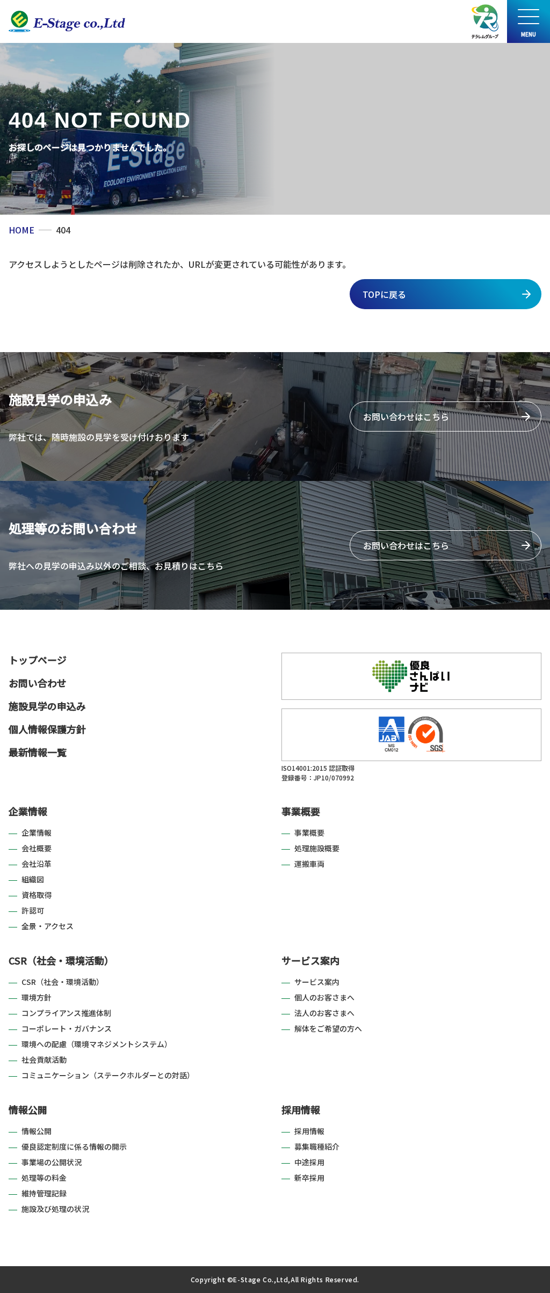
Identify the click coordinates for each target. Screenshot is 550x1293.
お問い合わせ (38, 683)
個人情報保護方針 (47, 729)
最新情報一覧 (38, 752)
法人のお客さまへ (324, 1012)
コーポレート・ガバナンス (66, 1028)
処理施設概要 (316, 848)
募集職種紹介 (316, 1146)
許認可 (32, 910)
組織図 (32, 879)
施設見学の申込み (47, 706)
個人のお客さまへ (324, 997)
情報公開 (28, 1109)
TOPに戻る (384, 294)
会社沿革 (36, 863)
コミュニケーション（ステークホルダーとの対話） (107, 1075)
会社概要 (36, 848)
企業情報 (28, 811)
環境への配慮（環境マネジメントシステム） (96, 1044)
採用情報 (300, 1109)
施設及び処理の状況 (55, 1208)
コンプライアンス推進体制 (66, 1012)
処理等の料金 (44, 1177)
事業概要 (300, 811)
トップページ (38, 660)
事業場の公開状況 (51, 1162)
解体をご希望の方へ (328, 1028)
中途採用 (309, 1162)
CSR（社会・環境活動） (61, 960)
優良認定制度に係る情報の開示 (74, 1146)
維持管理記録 (44, 1193)
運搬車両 (309, 863)
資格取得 (36, 894)
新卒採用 (309, 1177)
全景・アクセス (47, 926)
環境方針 (36, 997)
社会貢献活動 (44, 1059)
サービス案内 (310, 960)
